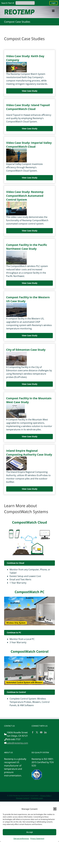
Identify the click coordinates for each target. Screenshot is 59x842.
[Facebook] (33, 732)
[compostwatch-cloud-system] (29, 528)
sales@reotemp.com (17, 742)
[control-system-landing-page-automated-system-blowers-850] (29, 657)
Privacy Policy (45, 795)
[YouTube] (41, 732)
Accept (29, 832)
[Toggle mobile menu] (53, 10)
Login (53, 3)
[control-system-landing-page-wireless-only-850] (29, 597)
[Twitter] (37, 732)
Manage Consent (22, 798)
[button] (55, 809)
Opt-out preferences (21, 838)
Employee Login (37, 798)
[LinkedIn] (45, 732)
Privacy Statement (37, 838)
